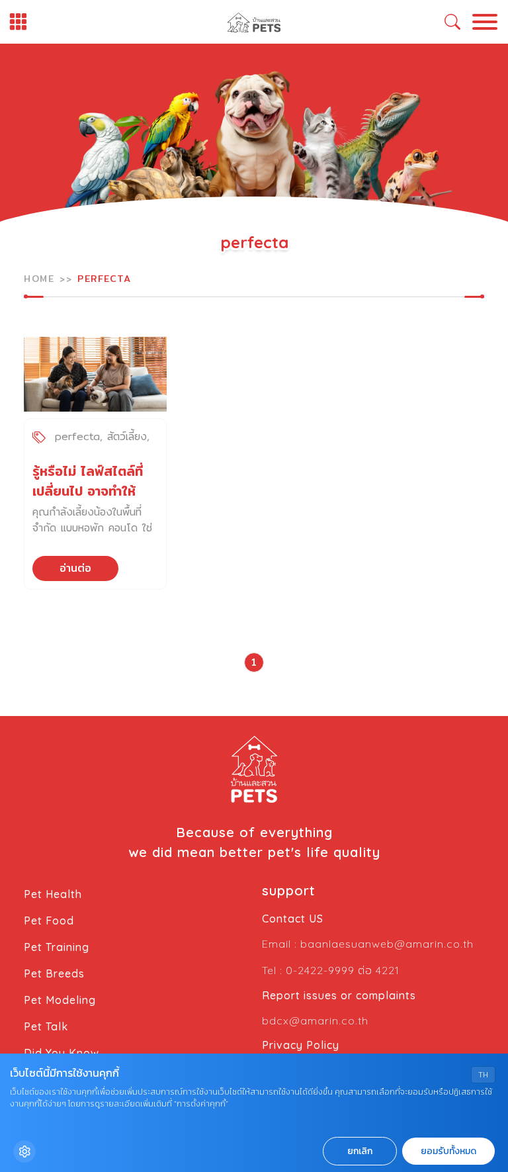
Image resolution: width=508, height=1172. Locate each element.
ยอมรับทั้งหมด (448, 1151)
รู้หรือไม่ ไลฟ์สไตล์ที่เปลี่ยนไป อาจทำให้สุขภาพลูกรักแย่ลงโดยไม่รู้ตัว (87, 501)
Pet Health (53, 894)
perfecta (77, 436)
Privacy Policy (300, 1045)
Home (39, 278)
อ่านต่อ (75, 568)
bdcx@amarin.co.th (315, 1020)
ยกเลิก (359, 1151)
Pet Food (49, 920)
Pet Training (56, 947)
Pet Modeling (60, 1000)
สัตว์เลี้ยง (127, 436)
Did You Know (61, 1052)
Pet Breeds (54, 973)
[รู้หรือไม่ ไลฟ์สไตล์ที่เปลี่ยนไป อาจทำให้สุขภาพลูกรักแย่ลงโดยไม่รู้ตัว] (95, 374)
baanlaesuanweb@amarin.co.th (387, 943)
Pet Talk (46, 1026)
